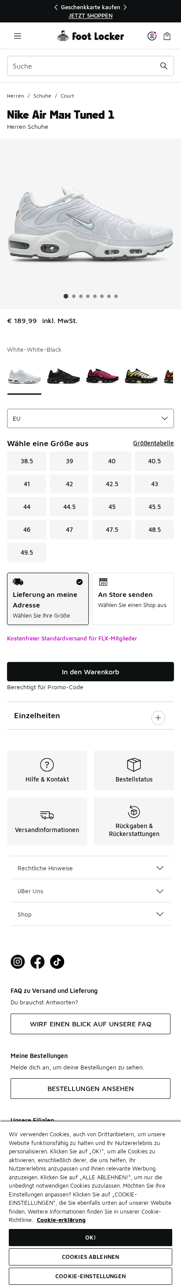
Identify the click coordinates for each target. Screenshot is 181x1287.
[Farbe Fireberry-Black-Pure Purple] (102, 376)
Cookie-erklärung (61, 1219)
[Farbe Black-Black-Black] (63, 376)
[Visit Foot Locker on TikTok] (57, 962)
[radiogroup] (90, 599)
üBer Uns (30, 890)
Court (67, 95)
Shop (25, 914)
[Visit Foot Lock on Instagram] (18, 962)
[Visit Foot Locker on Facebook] (37, 962)
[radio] (48, 599)
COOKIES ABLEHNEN (90, 1256)
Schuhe (42, 95)
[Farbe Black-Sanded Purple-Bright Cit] (141, 376)
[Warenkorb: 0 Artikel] (166, 36)
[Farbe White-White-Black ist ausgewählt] (24, 376)
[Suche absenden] (164, 66)
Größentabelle (153, 443)
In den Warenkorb (90, 672)
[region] (90, 11)
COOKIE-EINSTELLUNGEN (90, 1276)
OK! (90, 1237)
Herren (15, 95)
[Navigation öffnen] (18, 36)
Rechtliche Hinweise (45, 868)
